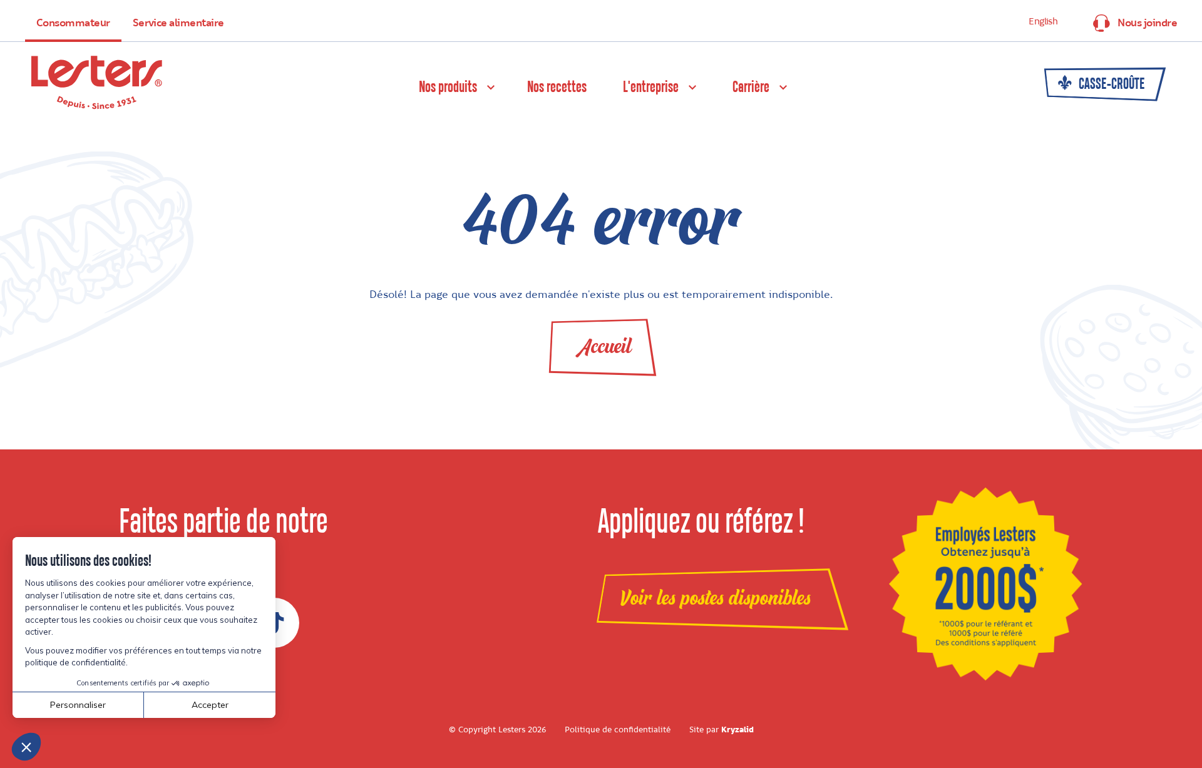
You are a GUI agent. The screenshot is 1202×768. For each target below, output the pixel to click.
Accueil (604, 346)
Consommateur (73, 23)
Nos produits (448, 88)
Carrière (750, 88)
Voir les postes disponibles (715, 598)
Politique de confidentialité (617, 729)
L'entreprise (651, 88)
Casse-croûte (1110, 84)
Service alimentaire (178, 23)
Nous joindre (1147, 23)
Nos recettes (557, 88)
